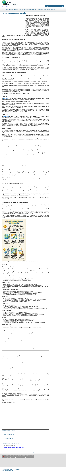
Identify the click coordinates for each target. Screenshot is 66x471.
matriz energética (6, 60)
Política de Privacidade (48, 452)
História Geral (24, 9)
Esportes (11, 9)
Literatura (7, 9)
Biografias (53, 9)
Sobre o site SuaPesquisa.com (25, 452)
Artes (3, 9)
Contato (15, 452)
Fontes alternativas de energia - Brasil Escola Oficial (13, 447)
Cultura (36, 9)
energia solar (5, 98)
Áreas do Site (38, 452)
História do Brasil (17, 9)
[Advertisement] (7, 25)
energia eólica (6, 116)
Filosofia (48, 9)
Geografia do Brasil (42, 9)
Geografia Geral (31, 9)
